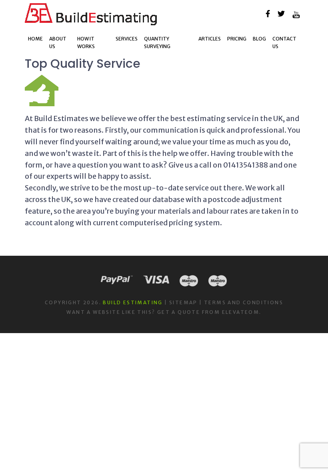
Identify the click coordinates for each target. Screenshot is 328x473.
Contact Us (284, 42)
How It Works (86, 42)
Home (35, 39)
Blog (259, 39)
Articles (209, 39)
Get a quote (178, 312)
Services (127, 39)
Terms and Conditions (243, 302)
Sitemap (183, 302)
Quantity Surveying (157, 42)
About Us (57, 42)
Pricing (236, 39)
